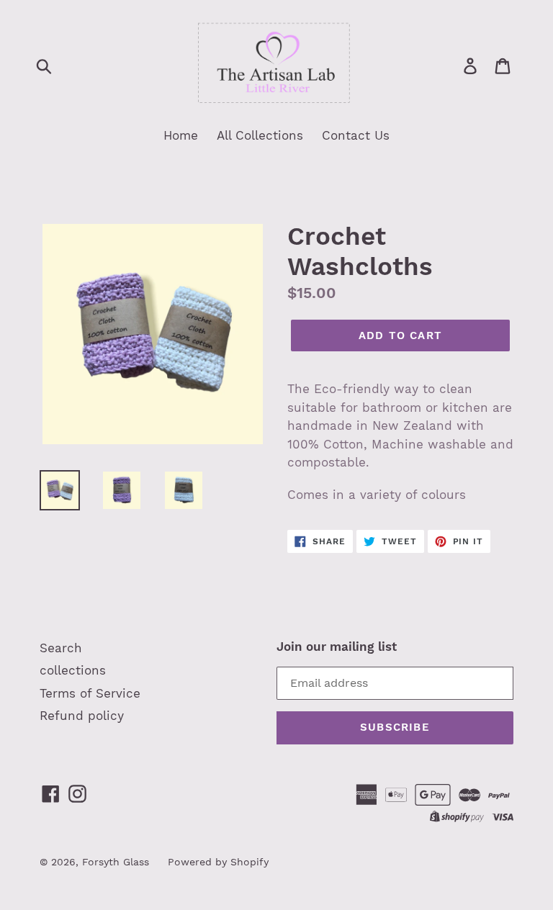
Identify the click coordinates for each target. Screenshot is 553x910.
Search (61, 648)
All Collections (260, 135)
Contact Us (356, 135)
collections (73, 670)
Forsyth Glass (115, 862)
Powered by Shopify (218, 862)
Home (180, 135)
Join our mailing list (336, 646)
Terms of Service (90, 693)
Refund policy (82, 715)
